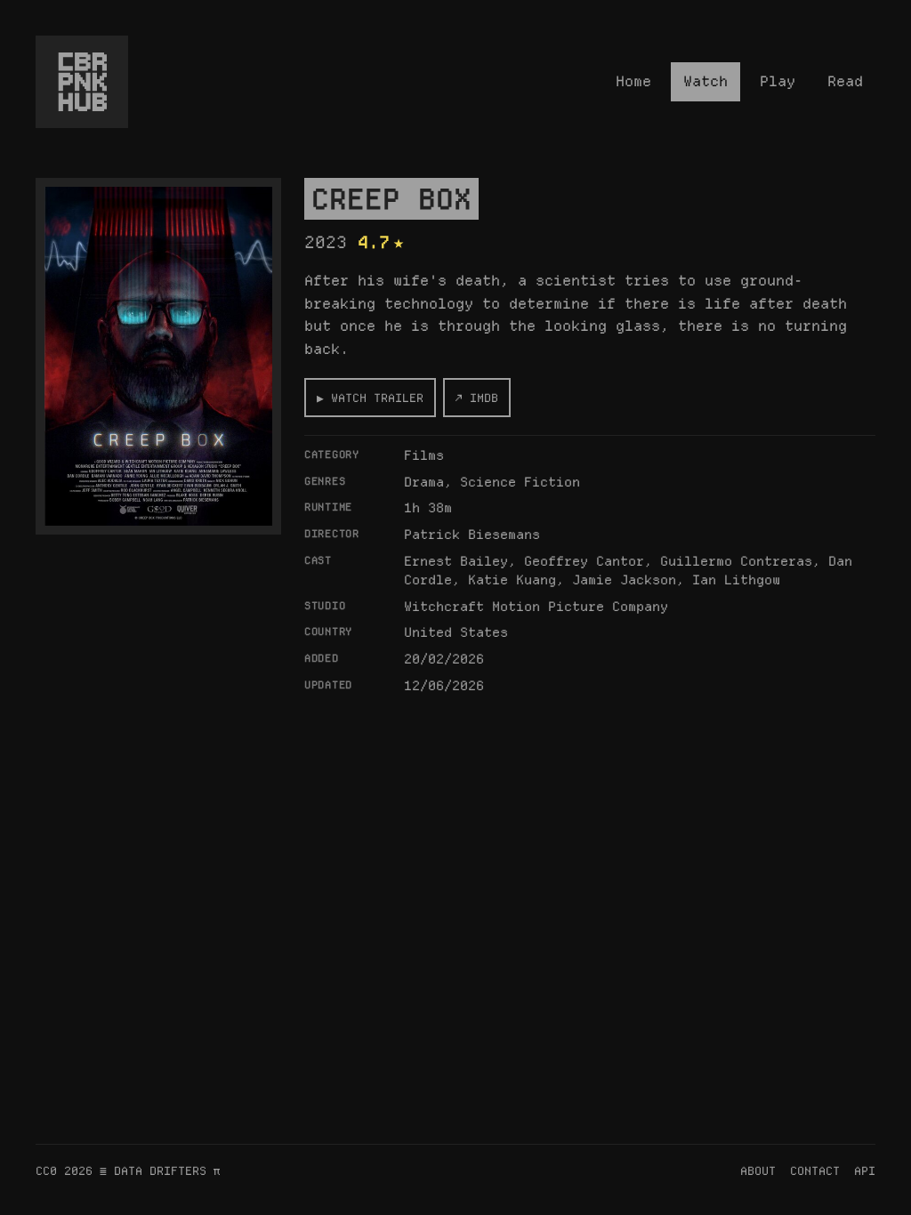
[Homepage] (82, 82)
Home (633, 81)
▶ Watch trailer (370, 397)
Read (845, 81)
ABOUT (758, 1170)
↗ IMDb (477, 397)
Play (777, 81)
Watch (705, 81)
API (864, 1170)
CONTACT (815, 1170)
